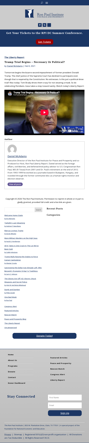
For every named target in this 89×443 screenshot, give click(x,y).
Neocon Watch (10, 315)
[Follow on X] (44, 25)
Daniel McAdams (15, 66)
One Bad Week (10, 297)
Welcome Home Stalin (13, 215)
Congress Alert (10, 306)
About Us (12, 360)
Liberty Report (57, 380)
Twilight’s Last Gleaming (14, 223)
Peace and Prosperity (60, 363)
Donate (11, 371)
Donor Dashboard (16, 383)
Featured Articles (11, 310)
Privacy (7, 434)
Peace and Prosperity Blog (15, 319)
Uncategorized (10, 327)
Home (11, 354)
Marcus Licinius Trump (13, 230)
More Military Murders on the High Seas (20, 238)
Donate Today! (44, 335)
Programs (12, 366)
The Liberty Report (14, 57)
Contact (12, 377)
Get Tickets (44, 41)
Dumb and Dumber (12, 289)
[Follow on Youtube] (49, 25)
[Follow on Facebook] (40, 25)
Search (38, 210)
